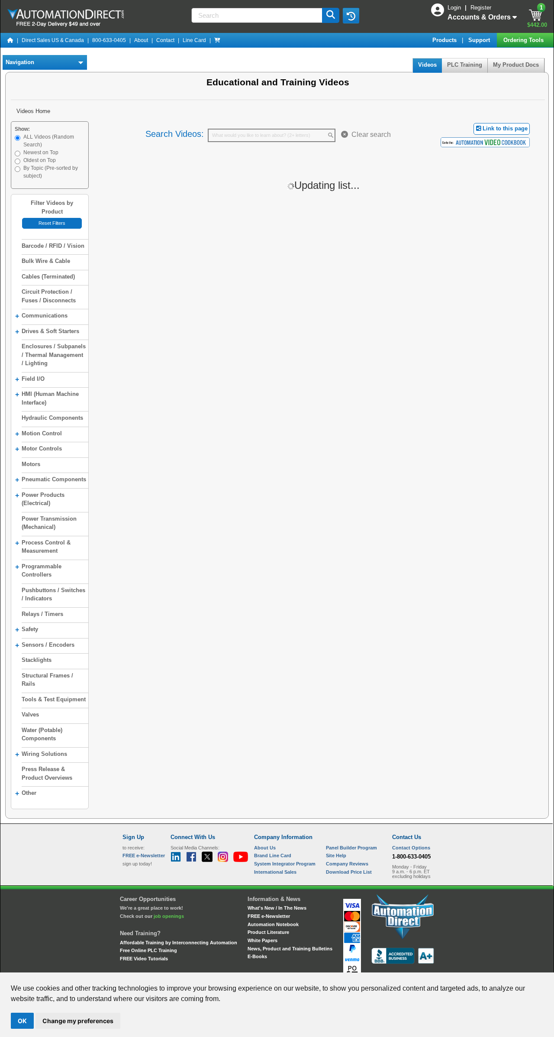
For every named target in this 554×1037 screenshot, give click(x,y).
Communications (41, 316)
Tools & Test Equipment (54, 699)
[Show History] (351, 15)
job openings (169, 916)
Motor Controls (38, 449)
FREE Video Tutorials (144, 958)
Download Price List (349, 872)
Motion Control (38, 433)
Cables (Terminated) (48, 276)
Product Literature (268, 932)
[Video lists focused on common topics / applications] (485, 142)
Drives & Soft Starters (47, 331)
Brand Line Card (272, 855)
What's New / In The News (277, 908)
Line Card (194, 40)
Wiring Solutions (41, 754)
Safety (26, 629)
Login (455, 7)
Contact (165, 40)
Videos (427, 65)
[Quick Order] (217, 40)
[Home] (10, 40)
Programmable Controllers (38, 570)
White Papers (262, 940)
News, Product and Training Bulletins (290, 948)
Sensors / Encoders (44, 645)
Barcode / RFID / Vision (53, 246)
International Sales (275, 872)
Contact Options (411, 847)
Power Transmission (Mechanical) (49, 523)
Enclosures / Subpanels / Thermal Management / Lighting (54, 354)
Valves (30, 714)
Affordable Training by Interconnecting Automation (178, 942)
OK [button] (22, 1020)
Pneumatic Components (50, 479)
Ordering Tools (524, 40)
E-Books (257, 956)
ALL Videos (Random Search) (48, 141)
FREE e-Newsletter (269, 916)
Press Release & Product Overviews (47, 773)
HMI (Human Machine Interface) (47, 398)
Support (480, 40)
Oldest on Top (39, 160)
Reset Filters (52, 223)
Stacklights (37, 660)
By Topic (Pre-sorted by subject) (50, 172)
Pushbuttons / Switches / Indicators (53, 594)
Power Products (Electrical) (39, 499)
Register (480, 7)
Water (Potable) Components (42, 734)
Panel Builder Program (351, 847)
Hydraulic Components (52, 418)
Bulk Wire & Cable (46, 261)
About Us (265, 847)
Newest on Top (40, 152)
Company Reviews (347, 863)
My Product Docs (516, 65)
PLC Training (464, 65)
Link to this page (504, 128)
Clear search (369, 134)
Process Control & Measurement (43, 546)
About (141, 40)
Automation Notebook (273, 924)
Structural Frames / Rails (47, 679)
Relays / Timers (42, 614)
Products (445, 40)
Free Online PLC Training (148, 950)
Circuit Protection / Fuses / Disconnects (49, 296)
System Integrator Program (285, 863)
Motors (31, 464)
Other (25, 793)
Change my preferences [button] (77, 1020)
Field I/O (30, 379)
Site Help (336, 855)
